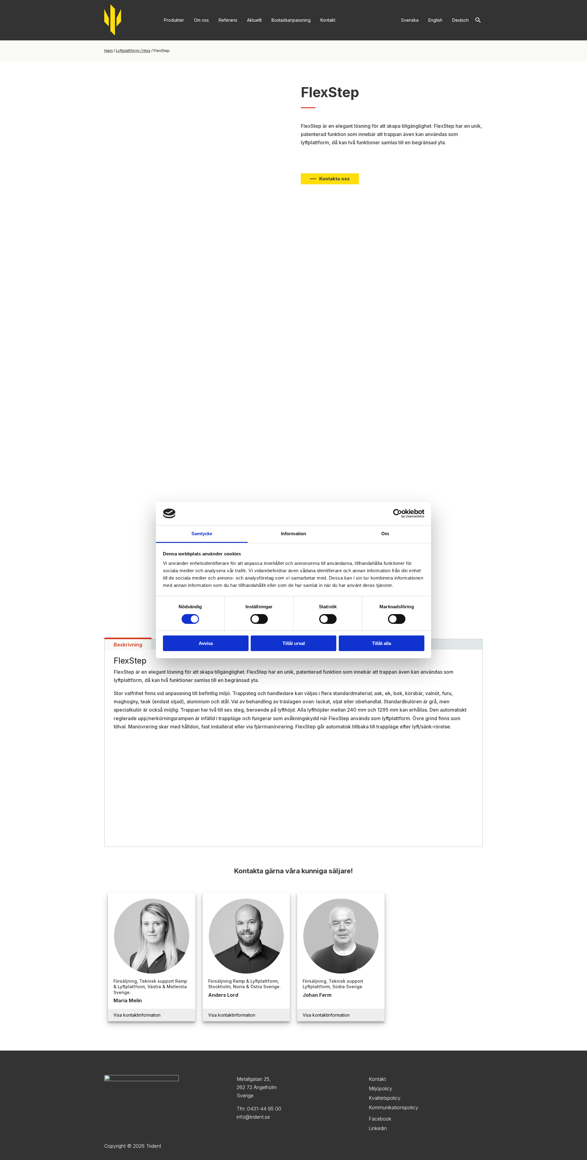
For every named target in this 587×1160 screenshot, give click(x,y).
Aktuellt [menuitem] (254, 20)
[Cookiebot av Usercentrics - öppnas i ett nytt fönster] (397, 513)
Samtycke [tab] (201, 533)
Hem (108, 50)
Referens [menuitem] (228, 20)
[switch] (259, 619)
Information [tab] (293, 533)
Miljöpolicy (380, 1088)
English (435, 20)
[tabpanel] (293, 748)
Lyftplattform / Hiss (133, 50)
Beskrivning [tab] (128, 645)
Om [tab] (385, 533)
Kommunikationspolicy (393, 1107)
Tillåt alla (381, 643)
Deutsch (460, 20)
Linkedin (378, 1128)
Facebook (380, 1119)
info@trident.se (253, 1117)
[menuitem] (409, 20)
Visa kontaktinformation (137, 1015)
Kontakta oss (334, 179)
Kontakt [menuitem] (327, 20)
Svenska (410, 20)
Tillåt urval (293, 643)
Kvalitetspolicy (385, 1098)
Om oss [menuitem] (201, 20)
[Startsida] (112, 20)
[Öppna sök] (478, 20)
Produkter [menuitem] (174, 20)
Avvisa (206, 643)
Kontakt (377, 1079)
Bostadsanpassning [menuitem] (291, 20)
